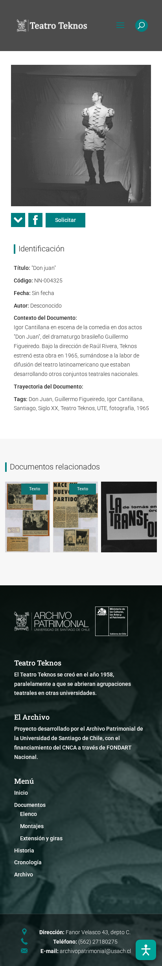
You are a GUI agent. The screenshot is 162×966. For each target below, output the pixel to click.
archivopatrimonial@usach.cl (95, 951)
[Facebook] (35, 222)
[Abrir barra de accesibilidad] (146, 950)
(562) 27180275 (98, 942)
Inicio (21, 793)
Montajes (32, 826)
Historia (24, 850)
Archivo (23, 874)
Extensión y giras (41, 838)
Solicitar (65, 220)
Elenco (28, 814)
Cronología (28, 862)
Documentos (30, 805)
